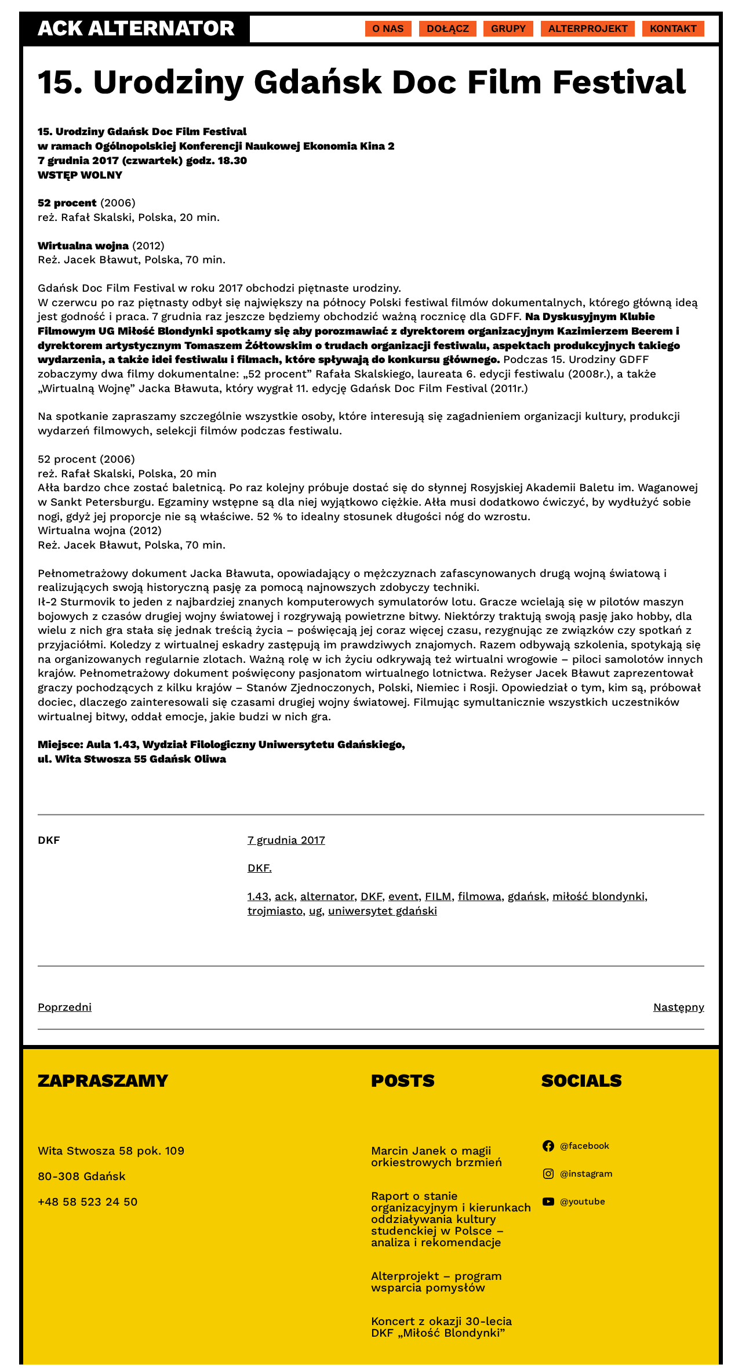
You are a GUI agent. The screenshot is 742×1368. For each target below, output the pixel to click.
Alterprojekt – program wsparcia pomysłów (436, 1281)
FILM (438, 896)
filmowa (479, 896)
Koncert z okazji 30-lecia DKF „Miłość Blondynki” (441, 1326)
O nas (388, 28)
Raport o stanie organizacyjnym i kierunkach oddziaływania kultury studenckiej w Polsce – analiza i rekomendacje (451, 1219)
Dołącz (448, 28)
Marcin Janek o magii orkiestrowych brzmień (436, 1156)
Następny (678, 1007)
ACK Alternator (136, 28)
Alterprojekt (588, 28)
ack (284, 896)
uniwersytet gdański (382, 910)
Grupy (508, 28)
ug (315, 910)
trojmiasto (275, 910)
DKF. (260, 867)
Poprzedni (65, 1007)
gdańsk (527, 896)
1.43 (258, 896)
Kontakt (673, 28)
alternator (327, 896)
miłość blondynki (598, 896)
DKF (371, 896)
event (403, 896)
